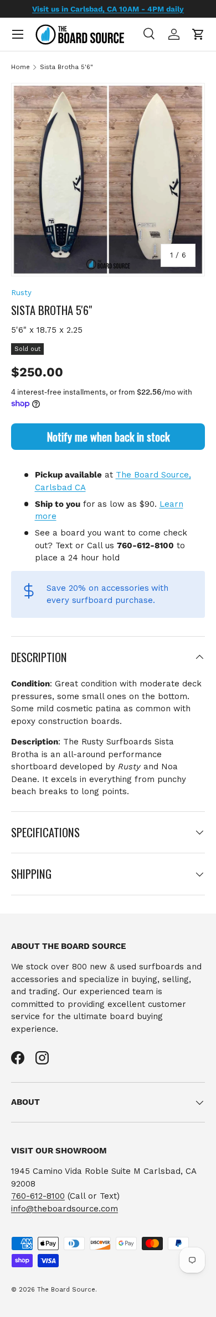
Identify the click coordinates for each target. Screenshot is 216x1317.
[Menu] (18, 34)
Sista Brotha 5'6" (66, 67)
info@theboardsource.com (64, 1209)
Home (20, 67)
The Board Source (66, 1289)
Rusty (21, 292)
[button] (198, 34)
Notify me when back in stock (108, 436)
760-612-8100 (38, 1196)
